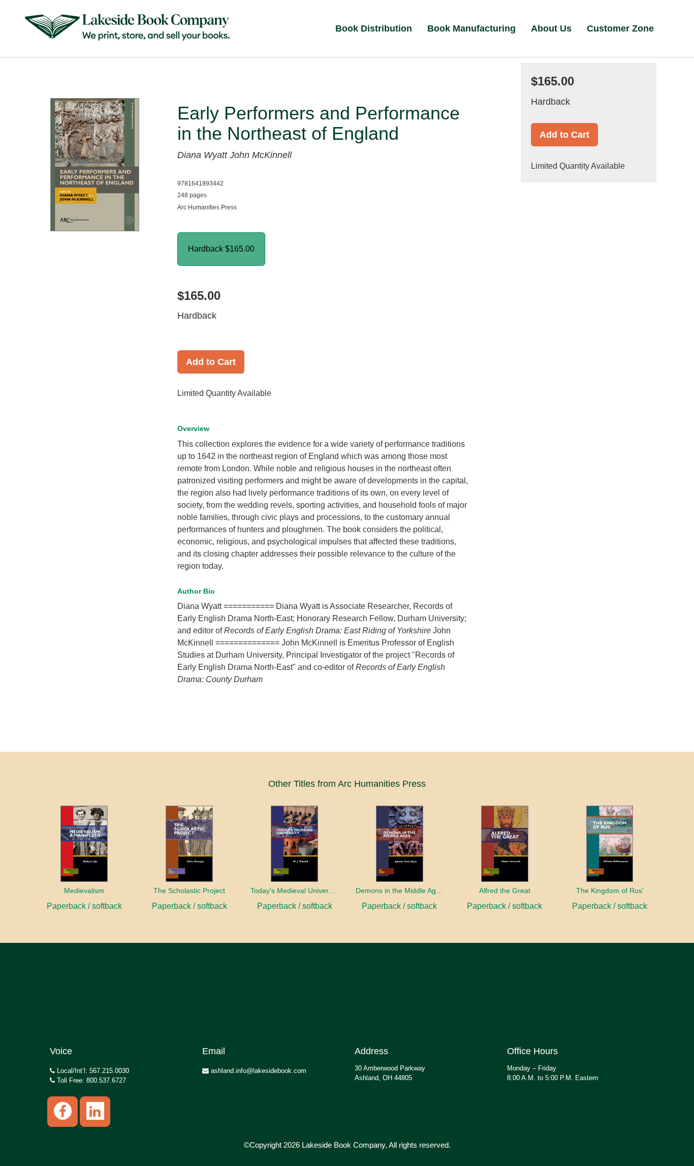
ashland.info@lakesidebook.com (257, 1071)
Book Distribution (373, 28)
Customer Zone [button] (620, 28)
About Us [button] (551, 28)
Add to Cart (211, 362)
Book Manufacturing (471, 28)
